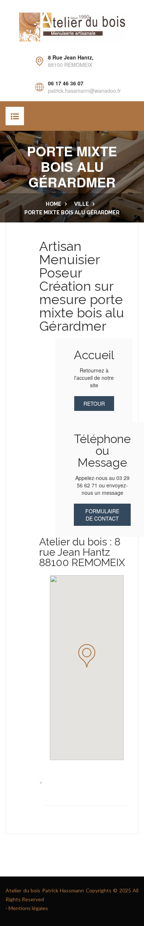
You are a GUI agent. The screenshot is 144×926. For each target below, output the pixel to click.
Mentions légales (28, 908)
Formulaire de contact (102, 514)
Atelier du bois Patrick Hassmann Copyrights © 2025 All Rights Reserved (72, 894)
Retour (94, 403)
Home (53, 204)
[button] (87, 656)
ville (81, 204)
